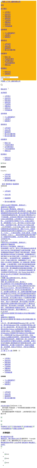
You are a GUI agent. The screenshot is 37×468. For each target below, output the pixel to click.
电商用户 (8, 37)
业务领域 (4, 29)
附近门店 (8, 57)
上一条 (3, 350)
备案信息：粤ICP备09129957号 (11, 438)
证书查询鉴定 (9, 61)
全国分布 (8, 24)
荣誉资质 (8, 16)
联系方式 (8, 72)
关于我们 (4, 8)
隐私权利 (25, 442)
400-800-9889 (5, 406)
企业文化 (8, 14)
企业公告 (8, 46)
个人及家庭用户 (10, 33)
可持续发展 (8, 26)
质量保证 (8, 22)
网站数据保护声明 (7, 442)
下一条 (10, 350)
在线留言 (8, 74)
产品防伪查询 (9, 59)
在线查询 (4, 53)
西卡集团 (4, 436)
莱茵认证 (8, 65)
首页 (2, 5)
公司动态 (8, 44)
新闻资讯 (4, 40)
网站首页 (4, 89)
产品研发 (8, 20)
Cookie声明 (17, 442)
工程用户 (8, 35)
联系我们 (4, 68)
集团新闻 (8, 48)
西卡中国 (10, 436)
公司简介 (8, 12)
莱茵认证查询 (18, 428)
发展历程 (8, 18)
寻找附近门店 (5, 426)
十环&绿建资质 (10, 63)
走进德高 (4, 92)
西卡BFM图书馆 (10, 50)
